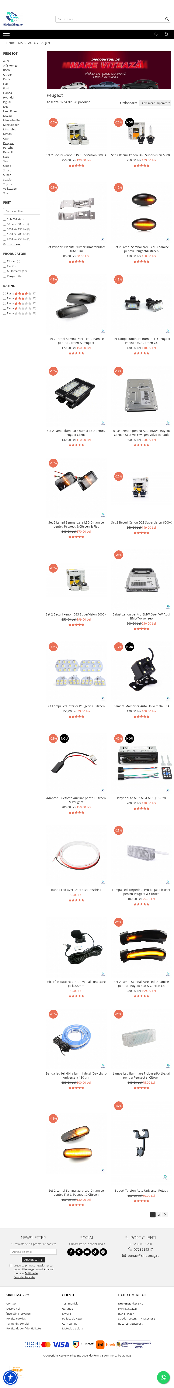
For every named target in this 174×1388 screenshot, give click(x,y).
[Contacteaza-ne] (155, 34)
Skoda (7, 166)
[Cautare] (167, 19)
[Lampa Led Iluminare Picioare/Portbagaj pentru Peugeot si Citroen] (141, 1039)
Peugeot (8, 143)
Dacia (6, 79)
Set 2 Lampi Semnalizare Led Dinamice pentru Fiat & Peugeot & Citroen (76, 1192)
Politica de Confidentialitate (26, 1275)
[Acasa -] (24, 19)
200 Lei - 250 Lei (17, 239)
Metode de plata (72, 1328)
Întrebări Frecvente (18, 1314)
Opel (6, 138)
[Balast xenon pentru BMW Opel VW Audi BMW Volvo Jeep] (141, 579)
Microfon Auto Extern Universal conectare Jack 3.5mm (76, 984)
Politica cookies (16, 1318)
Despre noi (13, 1308)
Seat (6, 161)
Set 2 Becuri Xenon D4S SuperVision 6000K (141, 155)
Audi (6, 61)
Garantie (67, 1308)
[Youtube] (87, 1252)
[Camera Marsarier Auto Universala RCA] (141, 671)
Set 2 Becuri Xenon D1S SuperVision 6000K (76, 155)
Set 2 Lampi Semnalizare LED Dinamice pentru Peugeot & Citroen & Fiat (76, 524)
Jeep (5, 106)
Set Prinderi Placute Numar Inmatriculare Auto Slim (76, 249)
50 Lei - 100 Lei (16, 224)
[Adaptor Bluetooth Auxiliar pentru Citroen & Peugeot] (76, 763)
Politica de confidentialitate (23, 1328)
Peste (11, 293)
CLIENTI (68, 1295)
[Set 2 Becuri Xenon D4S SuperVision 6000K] (141, 134)
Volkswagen (10, 188)
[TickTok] (95, 1252)
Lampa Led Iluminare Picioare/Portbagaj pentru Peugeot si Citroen (141, 1075)
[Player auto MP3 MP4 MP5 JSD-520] (141, 763)
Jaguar (7, 102)
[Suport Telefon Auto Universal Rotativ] (141, 1143)
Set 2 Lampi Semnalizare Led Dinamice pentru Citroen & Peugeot (76, 341)
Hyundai (8, 97)
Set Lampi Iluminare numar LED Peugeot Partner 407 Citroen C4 (141, 341)
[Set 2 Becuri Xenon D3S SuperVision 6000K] (76, 580)
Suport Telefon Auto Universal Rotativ (141, 1190)
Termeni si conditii (17, 1323)
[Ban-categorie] (109, 70)
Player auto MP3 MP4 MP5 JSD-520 (141, 798)
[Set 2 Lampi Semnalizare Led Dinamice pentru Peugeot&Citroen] (141, 212)
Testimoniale (70, 1303)
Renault (8, 152)
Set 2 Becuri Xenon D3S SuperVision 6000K (76, 614)
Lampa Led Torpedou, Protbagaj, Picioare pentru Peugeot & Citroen (141, 892)
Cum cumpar (70, 1323)
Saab (6, 157)
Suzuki (7, 179)
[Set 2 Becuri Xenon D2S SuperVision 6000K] (141, 488)
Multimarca (14, 271)
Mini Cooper (11, 125)
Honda (7, 93)
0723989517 (143, 1249)
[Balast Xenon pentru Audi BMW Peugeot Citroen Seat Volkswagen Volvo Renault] (141, 396)
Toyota (7, 184)
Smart (7, 170)
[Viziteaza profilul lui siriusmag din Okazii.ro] (17, 1371)
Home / (11, 43)
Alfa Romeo (10, 65)
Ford (6, 88)
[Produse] (7, 35)
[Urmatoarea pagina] (165, 1214)
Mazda (7, 116)
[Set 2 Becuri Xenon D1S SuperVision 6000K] (76, 134)
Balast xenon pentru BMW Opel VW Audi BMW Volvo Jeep (141, 616)
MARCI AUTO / (28, 43)
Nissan (7, 134)
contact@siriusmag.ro (143, 1255)
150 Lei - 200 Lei (17, 234)
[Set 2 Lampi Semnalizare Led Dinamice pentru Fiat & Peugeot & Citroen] (76, 1143)
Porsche (8, 147)
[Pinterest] (79, 1252)
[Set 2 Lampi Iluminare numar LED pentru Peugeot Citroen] (76, 396)
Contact (11, 1303)
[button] (10, 1378)
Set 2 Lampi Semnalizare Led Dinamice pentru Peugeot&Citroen (141, 249)
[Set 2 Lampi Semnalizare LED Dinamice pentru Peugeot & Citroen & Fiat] (76, 488)
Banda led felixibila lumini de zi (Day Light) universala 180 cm (76, 1075)
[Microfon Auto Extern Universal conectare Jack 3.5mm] (76, 947)
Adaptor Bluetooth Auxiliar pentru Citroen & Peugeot (76, 800)
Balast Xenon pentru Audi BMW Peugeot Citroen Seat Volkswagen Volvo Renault (141, 433)
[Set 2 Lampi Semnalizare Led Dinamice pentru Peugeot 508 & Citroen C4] (141, 947)
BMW (6, 70)
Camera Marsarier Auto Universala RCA (141, 706)
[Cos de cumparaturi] (166, 34)
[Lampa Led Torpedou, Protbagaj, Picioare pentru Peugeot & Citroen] (141, 855)
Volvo (6, 193)
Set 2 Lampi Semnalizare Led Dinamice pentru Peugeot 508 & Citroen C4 (141, 984)
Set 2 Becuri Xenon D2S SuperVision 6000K (141, 522)
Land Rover (10, 111)
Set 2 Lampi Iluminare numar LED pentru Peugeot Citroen (76, 433)
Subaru (7, 175)
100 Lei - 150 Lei (17, 229)
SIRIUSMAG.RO (17, 1295)
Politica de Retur (72, 1318)
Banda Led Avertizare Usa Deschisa (76, 890)
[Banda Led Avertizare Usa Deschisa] (76, 855)
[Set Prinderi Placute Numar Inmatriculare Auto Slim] (76, 212)
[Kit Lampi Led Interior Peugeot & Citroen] (76, 671)
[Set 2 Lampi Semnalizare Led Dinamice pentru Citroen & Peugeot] (76, 304)
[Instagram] (103, 1252)
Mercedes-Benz (12, 120)
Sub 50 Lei (13, 219)
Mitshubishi (10, 129)
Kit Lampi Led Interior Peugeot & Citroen (76, 706)
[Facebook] (71, 1252)
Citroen (8, 75)
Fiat (5, 84)
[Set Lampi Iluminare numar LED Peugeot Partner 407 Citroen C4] (141, 304)
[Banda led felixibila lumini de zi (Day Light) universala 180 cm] (76, 1039)
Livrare (66, 1314)
